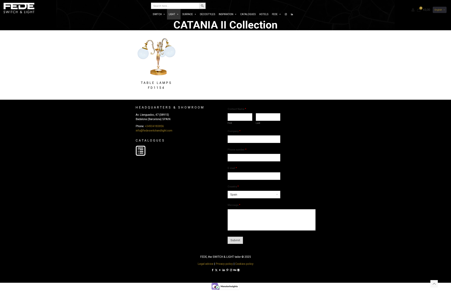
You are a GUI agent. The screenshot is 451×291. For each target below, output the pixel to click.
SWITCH (157, 14)
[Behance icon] (234, 270)
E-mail (232, 168)
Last (258, 123)
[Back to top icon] (434, 283)
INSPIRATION (226, 14)
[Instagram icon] (231, 270)
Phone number (237, 149)
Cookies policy (244, 264)
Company (234, 131)
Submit (235, 240)
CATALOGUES (248, 14)
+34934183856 (154, 126)
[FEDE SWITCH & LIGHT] (19, 8)
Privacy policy (224, 264)
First (230, 123)
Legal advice (205, 264)
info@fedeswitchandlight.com (154, 130)
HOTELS (263, 14)
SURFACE (187, 14)
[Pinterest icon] (227, 270)
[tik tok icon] (238, 270)
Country (233, 186)
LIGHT (172, 14)
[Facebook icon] (212, 270)
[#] (286, 14)
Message (234, 205)
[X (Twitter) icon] (216, 270)
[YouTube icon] (220, 270)
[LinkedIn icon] (223, 270)
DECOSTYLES (207, 14)
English (438, 9)
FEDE (275, 14)
